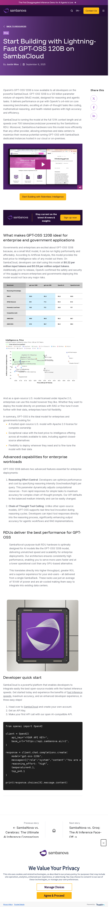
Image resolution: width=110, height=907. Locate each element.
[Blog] (54, 830)
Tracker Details (19, 904)
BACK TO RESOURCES (16, 26)
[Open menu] (103, 10)
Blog (6, 33)
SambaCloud (31, 706)
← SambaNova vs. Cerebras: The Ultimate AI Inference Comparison (21, 832)
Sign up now (70, 217)
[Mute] (79, 187)
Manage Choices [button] (54, 887)
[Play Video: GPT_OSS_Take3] (43, 164)
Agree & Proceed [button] (54, 895)
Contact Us (91, 10)
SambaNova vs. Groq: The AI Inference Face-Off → (85, 832)
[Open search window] (71, 10)
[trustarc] (100, 904)
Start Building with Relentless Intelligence (43, 196)
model (14, 273)
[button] (103, 842)
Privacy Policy (8, 904)
